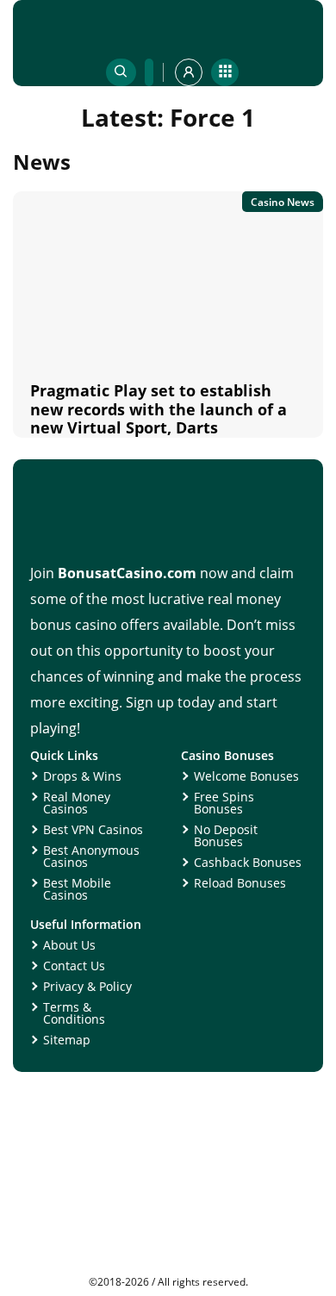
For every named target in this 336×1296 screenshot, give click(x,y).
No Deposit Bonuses (226, 835)
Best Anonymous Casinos (91, 856)
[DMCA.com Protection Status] (168, 1270)
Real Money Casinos (76, 802)
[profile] (188, 72)
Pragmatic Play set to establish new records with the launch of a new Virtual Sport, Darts (158, 409)
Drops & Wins (82, 776)
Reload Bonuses (240, 883)
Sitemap (66, 1039)
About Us (69, 945)
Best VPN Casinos (93, 829)
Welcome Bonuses (246, 776)
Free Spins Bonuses (224, 802)
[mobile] (225, 72)
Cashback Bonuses (248, 862)
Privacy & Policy (87, 986)
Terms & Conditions (74, 1013)
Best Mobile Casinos (77, 889)
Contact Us (74, 965)
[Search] (121, 72)
